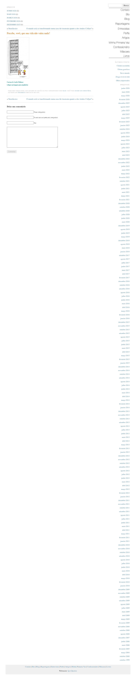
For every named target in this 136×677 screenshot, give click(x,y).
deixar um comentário (83, 90)
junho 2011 (125, 522)
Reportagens (45, 666)
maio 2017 (126, 270)
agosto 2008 (125, 634)
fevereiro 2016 (124, 314)
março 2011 (125, 533)
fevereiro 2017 (124, 277)
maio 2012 (126, 482)
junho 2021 (125, 188)
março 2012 (125, 489)
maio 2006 (126, 645)
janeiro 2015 (125, 363)
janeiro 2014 (125, 407)
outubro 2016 (125, 285)
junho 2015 (125, 344)
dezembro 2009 (124, 589)
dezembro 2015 (124, 322)
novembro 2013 (124, 415)
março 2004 (125, 652)
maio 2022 (126, 170)
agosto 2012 (125, 470)
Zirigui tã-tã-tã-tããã (123, 77)
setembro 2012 (124, 467)
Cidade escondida (123, 65)
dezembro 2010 (124, 545)
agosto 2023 (125, 144)
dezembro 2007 (124, 637)
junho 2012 (125, 478)
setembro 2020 (124, 210)
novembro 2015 (124, 326)
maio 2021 (126, 192)
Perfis (62, 666)
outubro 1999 (125, 660)
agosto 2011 (125, 515)
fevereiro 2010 (124, 582)
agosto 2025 (125, 107)
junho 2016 (125, 300)
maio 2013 (126, 437)
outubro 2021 (125, 181)
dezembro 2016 (124, 281)
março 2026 (125, 95)
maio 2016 (126, 303)
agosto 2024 (125, 133)
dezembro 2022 (124, 159)
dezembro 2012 (124, 456)
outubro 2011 (125, 507)
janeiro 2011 (125, 541)
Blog (64, 90)
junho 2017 (125, 266)
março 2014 (125, 400)
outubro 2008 (125, 630)
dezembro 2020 (124, 203)
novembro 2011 (124, 504)
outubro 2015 (125, 329)
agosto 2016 (125, 292)
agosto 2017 (125, 259)
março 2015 (125, 355)
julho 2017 (126, 262)
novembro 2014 (124, 370)
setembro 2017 (124, 255)
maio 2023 (126, 151)
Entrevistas (55, 666)
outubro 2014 (125, 374)
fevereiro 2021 (124, 199)
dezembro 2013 (124, 411)
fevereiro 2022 (124, 177)
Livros (108, 666)
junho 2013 (125, 433)
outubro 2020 (125, 207)
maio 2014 (126, 392)
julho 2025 (126, 110)
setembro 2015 (124, 333)
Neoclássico (12, 28)
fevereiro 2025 (124, 121)
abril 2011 (126, 530)
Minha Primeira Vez (79, 666)
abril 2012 (126, 485)
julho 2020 (126, 214)
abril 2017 (126, 274)
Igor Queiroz (72, 671)
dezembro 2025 (124, 103)
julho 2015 (126, 340)
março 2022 (125, 173)
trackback (21, 92)
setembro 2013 (124, 422)
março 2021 (125, 196)
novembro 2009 (124, 593)
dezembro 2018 (124, 240)
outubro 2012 (125, 463)
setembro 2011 (124, 511)
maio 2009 (126, 611)
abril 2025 (126, 114)
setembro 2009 (124, 600)
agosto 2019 (125, 229)
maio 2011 (126, 526)
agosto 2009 (125, 604)
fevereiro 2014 (124, 404)
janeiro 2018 (125, 251)
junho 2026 (125, 88)
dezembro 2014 (124, 366)
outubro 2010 (125, 552)
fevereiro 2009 (124, 623)
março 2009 (125, 619)
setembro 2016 (124, 288)
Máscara (102, 666)
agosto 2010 (125, 559)
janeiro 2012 (125, 496)
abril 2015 (126, 352)
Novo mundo (125, 73)
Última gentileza (124, 69)
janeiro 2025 (125, 125)
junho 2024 (125, 136)
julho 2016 (126, 296)
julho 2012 (126, 474)
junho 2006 (125, 641)
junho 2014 (125, 389)
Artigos (68, 666)
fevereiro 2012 (124, 493)
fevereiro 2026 (124, 99)
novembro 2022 (124, 162)
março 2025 (125, 118)
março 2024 (125, 140)
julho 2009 (126, 608)
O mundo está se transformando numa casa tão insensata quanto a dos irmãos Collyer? (59, 28)
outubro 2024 (125, 129)
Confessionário (92, 666)
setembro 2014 (124, 378)
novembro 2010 (124, 548)
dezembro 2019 (124, 225)
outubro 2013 (125, 418)
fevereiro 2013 (124, 448)
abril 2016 (126, 307)
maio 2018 (126, 248)
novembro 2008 (124, 626)
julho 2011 (126, 519)
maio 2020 (126, 222)
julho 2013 (126, 430)
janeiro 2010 (125, 585)
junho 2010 (125, 567)
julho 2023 (126, 147)
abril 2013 (126, 441)
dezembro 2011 (124, 500)
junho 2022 (125, 166)
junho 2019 (125, 233)
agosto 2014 (125, 381)
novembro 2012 (124, 459)
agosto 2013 (125, 426)
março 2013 (125, 444)
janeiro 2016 (125, 318)
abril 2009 (126, 615)
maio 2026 (126, 92)
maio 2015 (126, 348)
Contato (28, 666)
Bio (33, 666)
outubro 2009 (125, 597)
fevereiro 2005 (124, 649)
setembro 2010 (124, 556)
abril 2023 (126, 155)
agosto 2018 (125, 244)
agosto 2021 (125, 185)
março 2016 (125, 311)
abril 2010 (126, 574)
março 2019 (125, 236)
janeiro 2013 (125, 452)
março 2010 (125, 578)
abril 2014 (126, 396)
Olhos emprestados (123, 80)
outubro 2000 (125, 656)
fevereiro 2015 (124, 359)
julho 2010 (126, 563)
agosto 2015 (125, 337)
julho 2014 (126, 385)
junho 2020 (125, 218)
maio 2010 (126, 571)
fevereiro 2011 (124, 537)
